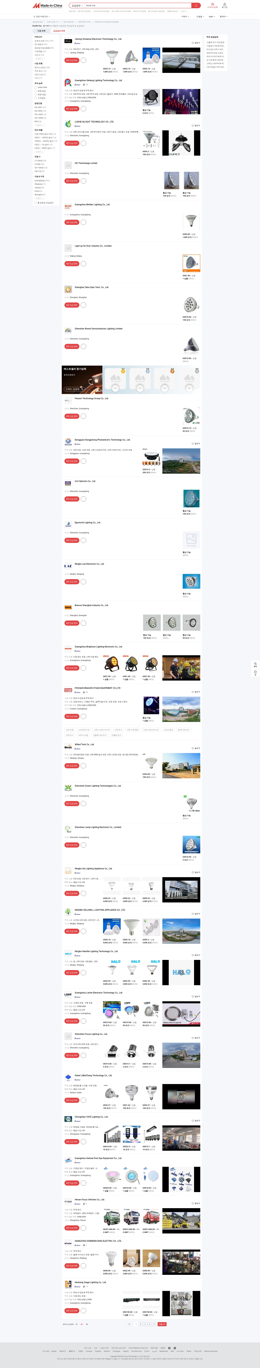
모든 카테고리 (42, 16)
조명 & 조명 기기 (44, 40)
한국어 (146, 1351)
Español (98, 1351)
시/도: (66, 52)
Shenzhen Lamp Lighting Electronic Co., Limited (98, 827)
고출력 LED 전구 (100, 735)
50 (87, 1324)
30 (82, 1324)
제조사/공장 (42, 67)
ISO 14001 (40, 114)
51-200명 (40, 160)
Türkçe (188, 1351)
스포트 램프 (168, 729)
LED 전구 (118, 729)
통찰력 (163, 1348)
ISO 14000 (40, 118)
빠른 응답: (68, 882)
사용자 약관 (104, 1348)
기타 (38, 78)
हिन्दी (172, 1351)
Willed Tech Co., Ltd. (84, 744)
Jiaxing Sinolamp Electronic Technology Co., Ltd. (98, 38)
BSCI (38, 121)
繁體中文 (72, 1351)
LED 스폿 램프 (133, 729)
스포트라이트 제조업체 (101, 11)
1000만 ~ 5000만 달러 (46, 141)
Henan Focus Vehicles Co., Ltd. (90, 1199)
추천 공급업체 (212, 37)
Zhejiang (40, 184)
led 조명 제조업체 (84, 11)
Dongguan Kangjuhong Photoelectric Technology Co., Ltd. (102, 439)
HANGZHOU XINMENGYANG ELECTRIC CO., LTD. (98, 1240)
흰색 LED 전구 (184, 729)
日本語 (80, 1351)
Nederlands (164, 1351)
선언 (95, 1348)
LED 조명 (70, 729)
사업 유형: (68, 90)
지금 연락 (73, 60)
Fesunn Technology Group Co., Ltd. (92, 398)
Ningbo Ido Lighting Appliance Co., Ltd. (93, 868)
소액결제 (41, 98)
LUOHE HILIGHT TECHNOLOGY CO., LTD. (94, 121)
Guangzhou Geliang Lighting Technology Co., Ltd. (98, 80)
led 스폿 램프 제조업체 (156, 11)
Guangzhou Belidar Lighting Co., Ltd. (92, 204)
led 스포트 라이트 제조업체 (121, 11)
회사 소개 (87, 1348)
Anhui (38, 191)
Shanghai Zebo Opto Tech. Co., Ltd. (92, 287)
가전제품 (40, 51)
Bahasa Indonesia (210, 1351)
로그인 (224, 7)
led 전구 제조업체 (139, 11)
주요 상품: (68, 49)
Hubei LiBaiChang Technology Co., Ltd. (93, 1075)
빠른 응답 (41, 91)
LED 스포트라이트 (151, 729)
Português (116, 1351)
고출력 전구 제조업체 (215, 42)
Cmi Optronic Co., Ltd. (85, 481)
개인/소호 (40, 74)
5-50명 (39, 164)
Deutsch (107, 1351)
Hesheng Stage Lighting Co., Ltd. (90, 1282)
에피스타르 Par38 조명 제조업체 (220, 56)
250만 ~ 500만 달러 (45, 148)
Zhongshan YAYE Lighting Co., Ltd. (91, 1116)
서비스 (39, 55)
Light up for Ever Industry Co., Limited (93, 245)
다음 (160, 1324)
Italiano (126, 1351)
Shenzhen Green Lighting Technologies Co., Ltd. (98, 785)
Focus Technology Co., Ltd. (133, 1356)
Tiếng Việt (198, 1351)
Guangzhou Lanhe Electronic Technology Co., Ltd (98, 992)
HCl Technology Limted (86, 163)
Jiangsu (39, 187)
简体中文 (62, 1351)
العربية (154, 1351)
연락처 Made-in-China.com (138, 1348)
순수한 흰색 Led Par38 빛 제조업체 (221, 60)
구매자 (184, 16)
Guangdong (42, 180)
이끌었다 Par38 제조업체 (217, 45)
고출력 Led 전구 (172, 11)
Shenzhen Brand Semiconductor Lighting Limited (98, 328)
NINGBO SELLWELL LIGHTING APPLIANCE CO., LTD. (100, 909)
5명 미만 (40, 171)
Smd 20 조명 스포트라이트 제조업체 (222, 53)
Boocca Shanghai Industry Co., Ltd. (92, 605)
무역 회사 (40, 71)
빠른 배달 (41, 94)
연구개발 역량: (70, 97)
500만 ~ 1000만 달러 (45, 137)
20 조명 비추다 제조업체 (217, 49)
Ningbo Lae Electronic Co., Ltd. (89, 563)
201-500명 (41, 167)
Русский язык (136, 1351)
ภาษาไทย (180, 1351)
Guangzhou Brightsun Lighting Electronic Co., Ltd (98, 646)
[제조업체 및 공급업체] (47, 5)
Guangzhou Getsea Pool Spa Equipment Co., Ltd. (98, 1158)
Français (89, 1351)
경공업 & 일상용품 (44, 48)
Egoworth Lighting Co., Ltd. (88, 522)
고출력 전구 (116, 735)
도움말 (199, 16)
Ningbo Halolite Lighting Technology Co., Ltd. (96, 951)
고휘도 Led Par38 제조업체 (218, 63)
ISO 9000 (40, 111)
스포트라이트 (84, 729)
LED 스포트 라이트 (102, 729)
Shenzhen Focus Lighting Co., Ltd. (91, 1034)
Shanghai (40, 194)
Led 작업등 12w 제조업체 (217, 67)
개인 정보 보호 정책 (118, 1348)
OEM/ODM (42, 87)
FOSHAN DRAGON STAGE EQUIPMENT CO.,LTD (97, 688)
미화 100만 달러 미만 (45, 134)
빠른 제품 (154, 1348)
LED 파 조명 (83, 735)
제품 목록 (42, 31)
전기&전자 (41, 44)
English (54, 1351)
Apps (211, 16)
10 (76, 1324)
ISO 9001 (40, 107)
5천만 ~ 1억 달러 (44, 144)
